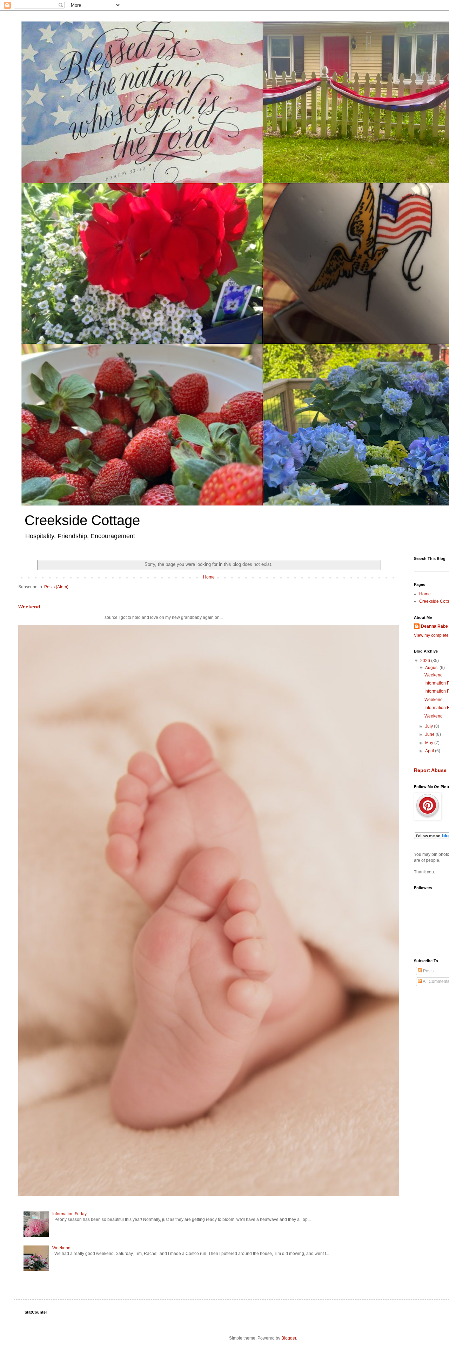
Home (209, 577)
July (429, 726)
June (430, 734)
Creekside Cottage (82, 520)
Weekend (29, 606)
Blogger (288, 1338)
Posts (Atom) (56, 586)
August (432, 667)
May (429, 742)
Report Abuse (430, 770)
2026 (425, 660)
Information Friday (69, 1213)
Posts (428, 971)
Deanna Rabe (434, 626)
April (430, 750)
